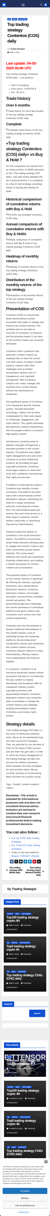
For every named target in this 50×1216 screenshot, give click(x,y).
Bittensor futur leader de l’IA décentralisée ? (23, 1062)
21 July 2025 (15, 1068)
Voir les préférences (25, 1205)
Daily (14, 19)
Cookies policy (23, 1212)
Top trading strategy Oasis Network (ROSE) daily (33, 871)
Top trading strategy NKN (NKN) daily (15, 870)
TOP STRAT (23, 19)
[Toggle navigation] (23, 5)
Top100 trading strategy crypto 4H (22, 919)
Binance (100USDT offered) (25, 856)
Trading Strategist (17, 49)
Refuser (25, 1198)
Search (8, 1004)
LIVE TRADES (26, 914)
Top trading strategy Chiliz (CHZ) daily (24, 976)
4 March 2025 (16, 1098)
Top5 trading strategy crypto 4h (21, 947)
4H (9, 19)
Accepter (25, 1191)
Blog (9, 1057)
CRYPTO (10, 914)
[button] (46, 1161)
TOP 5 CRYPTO (25, 942)
